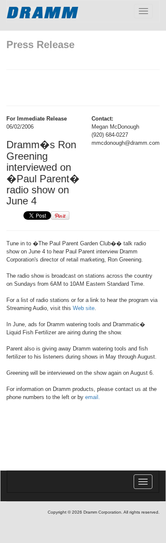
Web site (83, 308)
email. (92, 397)
